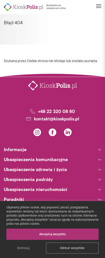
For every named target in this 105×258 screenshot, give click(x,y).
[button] (99, 7)
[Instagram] (37, 132)
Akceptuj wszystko (52, 234)
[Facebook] (52, 132)
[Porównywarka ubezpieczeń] (23, 7)
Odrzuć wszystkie (72, 248)
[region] (52, 229)
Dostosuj (23, 248)
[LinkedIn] (68, 132)
